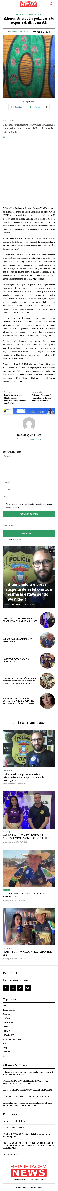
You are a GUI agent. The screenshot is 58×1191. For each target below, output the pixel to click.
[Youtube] (28, 988)
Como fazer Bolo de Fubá (14, 1121)
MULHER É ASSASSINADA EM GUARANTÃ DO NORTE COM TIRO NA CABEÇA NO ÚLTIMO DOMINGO (19, 701)
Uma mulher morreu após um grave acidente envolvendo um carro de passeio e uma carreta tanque (20, 680)
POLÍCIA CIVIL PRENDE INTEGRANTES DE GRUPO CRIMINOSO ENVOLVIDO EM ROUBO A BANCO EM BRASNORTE (29, 1145)
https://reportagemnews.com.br (29, 439)
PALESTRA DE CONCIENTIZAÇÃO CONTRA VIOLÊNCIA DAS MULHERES (20, 620)
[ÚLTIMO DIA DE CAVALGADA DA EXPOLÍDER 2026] (47, 640)
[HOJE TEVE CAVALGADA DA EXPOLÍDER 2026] (47, 661)
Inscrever (27, 533)
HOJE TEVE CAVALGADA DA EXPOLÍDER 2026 (16, 660)
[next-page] (51, 551)
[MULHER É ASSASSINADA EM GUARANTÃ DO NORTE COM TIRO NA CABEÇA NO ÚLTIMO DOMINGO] (47, 701)
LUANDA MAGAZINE (13, 1127)
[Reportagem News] (29, 423)
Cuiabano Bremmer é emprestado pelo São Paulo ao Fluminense (41, 398)
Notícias (20, 14)
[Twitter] (20, 988)
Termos (19, 540)
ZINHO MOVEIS (10, 1154)
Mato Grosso (35, 14)
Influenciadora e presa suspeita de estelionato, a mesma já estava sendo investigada (28, 592)
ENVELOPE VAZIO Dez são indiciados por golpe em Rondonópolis (26, 1135)
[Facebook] (6, 988)
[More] (47, 107)
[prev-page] (46, 551)
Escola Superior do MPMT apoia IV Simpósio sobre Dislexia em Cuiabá (15, 399)
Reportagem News (19, 32)
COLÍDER (6, 890)
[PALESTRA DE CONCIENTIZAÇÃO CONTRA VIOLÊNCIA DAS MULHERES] (47, 620)
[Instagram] (13, 988)
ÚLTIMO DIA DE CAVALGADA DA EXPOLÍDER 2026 (17, 640)
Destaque (7, 770)
